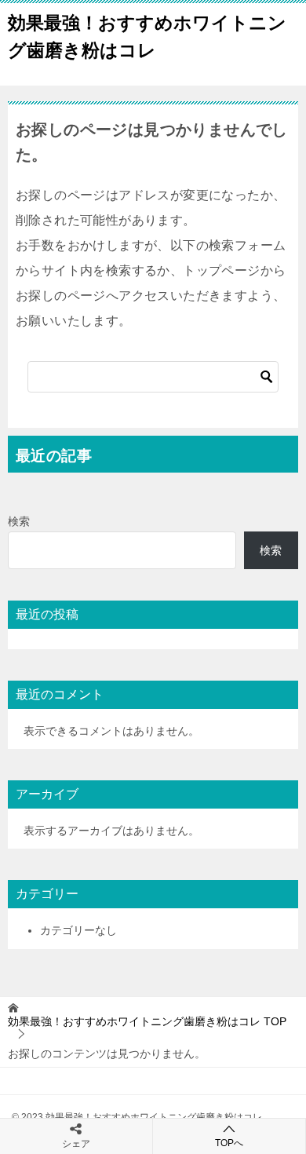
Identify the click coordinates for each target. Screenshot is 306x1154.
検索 (19, 521)
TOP (147, 1021)
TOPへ (229, 1143)
